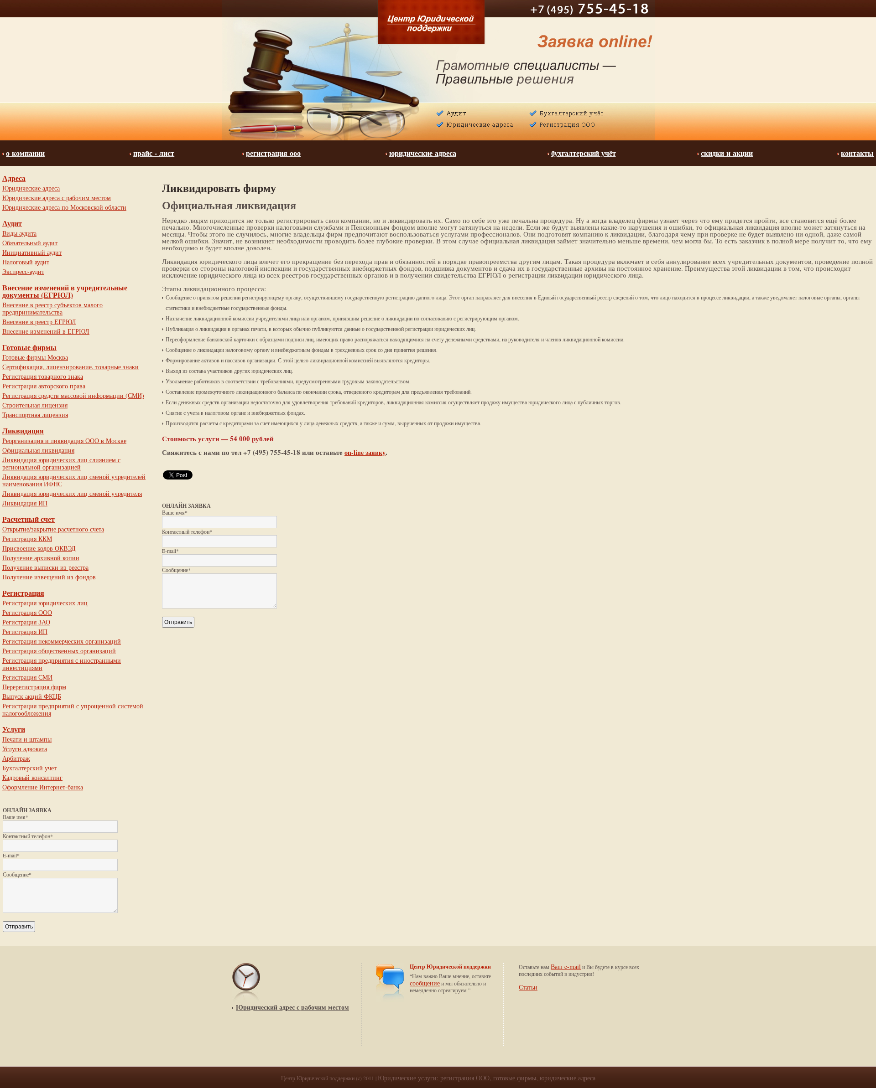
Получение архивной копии (40, 557)
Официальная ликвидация (38, 450)
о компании (25, 153)
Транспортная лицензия (35, 414)
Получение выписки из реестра (45, 567)
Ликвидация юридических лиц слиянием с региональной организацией (61, 463)
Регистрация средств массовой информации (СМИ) (73, 395)
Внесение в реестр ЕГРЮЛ (39, 321)
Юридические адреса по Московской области (64, 207)
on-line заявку (365, 452)
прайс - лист (153, 153)
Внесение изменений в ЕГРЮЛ (45, 331)
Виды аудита (19, 233)
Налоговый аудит (25, 262)
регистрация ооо (273, 153)
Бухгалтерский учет (29, 767)
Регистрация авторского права (43, 386)
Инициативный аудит (32, 252)
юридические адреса (422, 153)
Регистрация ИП (24, 631)
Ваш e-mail (566, 966)
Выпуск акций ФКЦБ (31, 696)
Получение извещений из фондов (49, 576)
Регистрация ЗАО (26, 622)
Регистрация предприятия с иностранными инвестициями (61, 664)
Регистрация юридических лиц (45, 602)
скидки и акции (727, 153)
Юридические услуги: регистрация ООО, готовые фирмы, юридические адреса (486, 1077)
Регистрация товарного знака (42, 376)
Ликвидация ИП (24, 503)
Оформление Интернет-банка (42, 787)
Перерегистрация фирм (34, 686)
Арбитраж (16, 758)
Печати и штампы (27, 739)
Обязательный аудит (29, 242)
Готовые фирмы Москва (35, 357)
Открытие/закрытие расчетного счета (53, 529)
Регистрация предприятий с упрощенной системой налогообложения (72, 709)
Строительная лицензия (35, 405)
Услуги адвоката (24, 748)
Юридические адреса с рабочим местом (56, 197)
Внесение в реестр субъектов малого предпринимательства (52, 308)
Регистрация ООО (27, 612)
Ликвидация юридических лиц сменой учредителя (72, 493)
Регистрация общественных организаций (59, 650)
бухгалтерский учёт (583, 153)
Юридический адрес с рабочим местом (292, 1007)
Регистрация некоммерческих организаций (61, 641)
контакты (857, 153)
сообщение (425, 983)
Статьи (528, 987)
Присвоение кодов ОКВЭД (39, 548)
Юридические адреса (31, 188)
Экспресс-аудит (23, 271)
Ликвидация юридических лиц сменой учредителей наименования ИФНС (74, 480)
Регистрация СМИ (27, 677)
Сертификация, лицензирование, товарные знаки (70, 366)
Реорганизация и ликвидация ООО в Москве (64, 440)
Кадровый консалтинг (32, 777)
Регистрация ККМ (27, 538)
